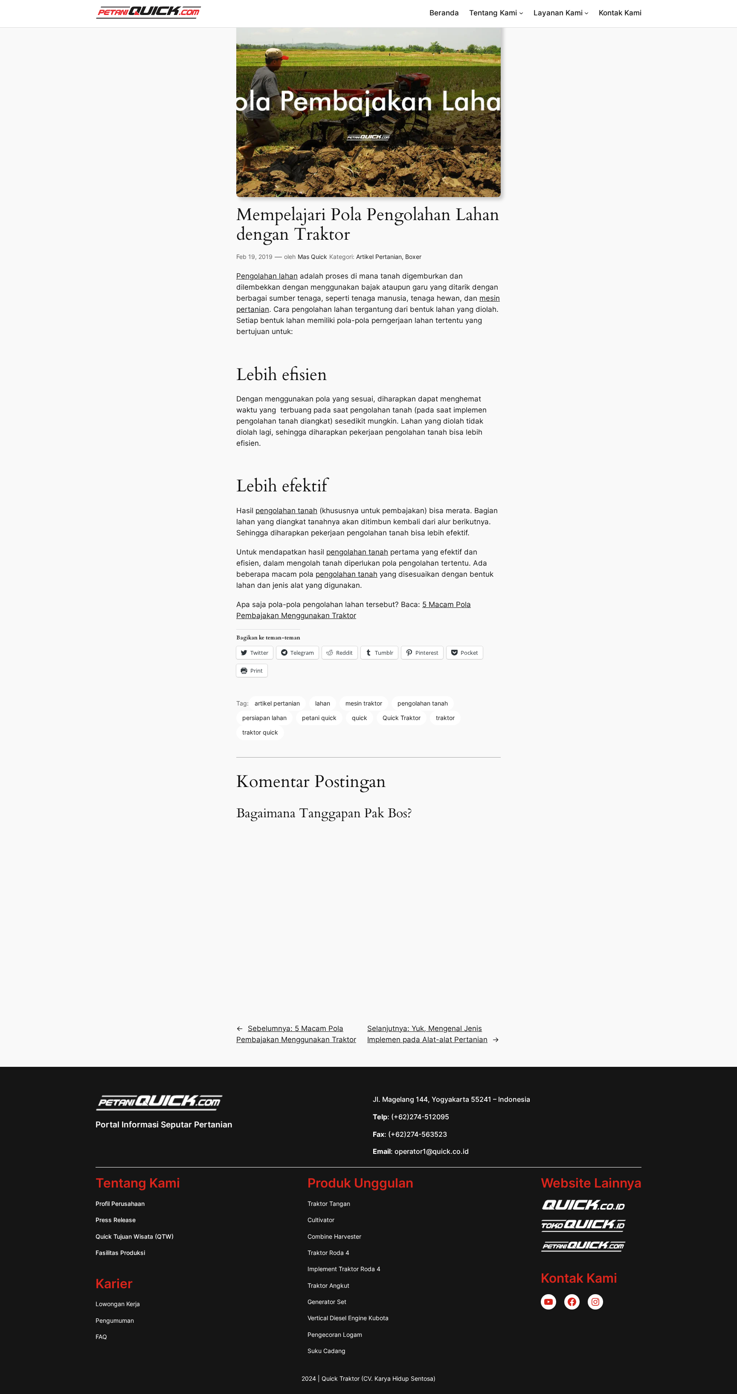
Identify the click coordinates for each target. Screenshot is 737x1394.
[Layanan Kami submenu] (586, 13)
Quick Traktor (402, 717)
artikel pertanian (277, 703)
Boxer (413, 256)
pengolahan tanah (286, 510)
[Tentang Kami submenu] (521, 13)
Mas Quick (312, 256)
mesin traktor (363, 703)
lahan (322, 703)
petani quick (319, 717)
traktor (445, 717)
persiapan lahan (264, 717)
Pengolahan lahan (267, 276)
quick (359, 717)
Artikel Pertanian (379, 256)
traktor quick (260, 732)
